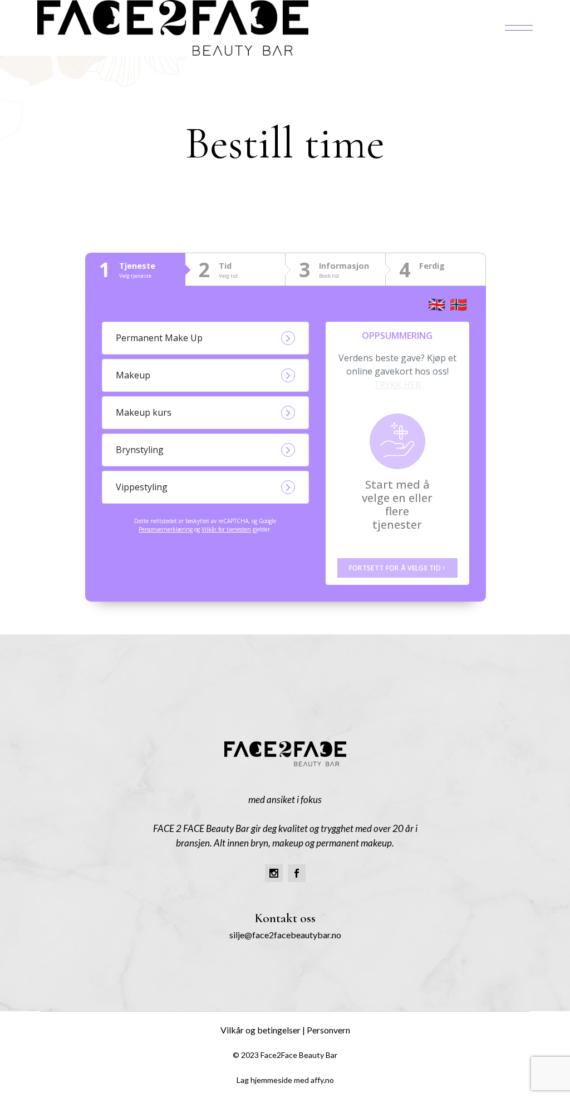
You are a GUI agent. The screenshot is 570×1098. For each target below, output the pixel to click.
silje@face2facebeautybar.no (285, 934)
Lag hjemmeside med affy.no (285, 1080)
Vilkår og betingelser (260, 1030)
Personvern (328, 1030)
